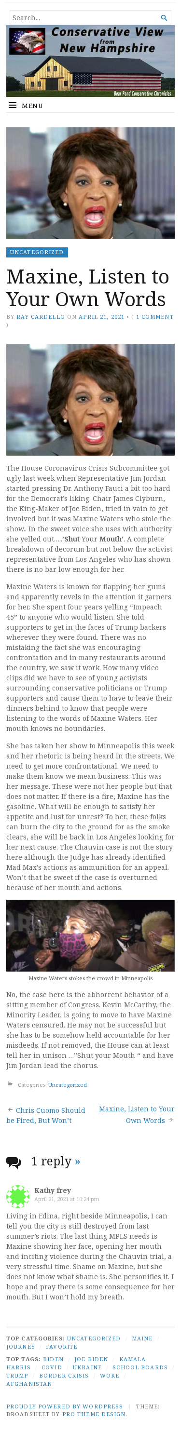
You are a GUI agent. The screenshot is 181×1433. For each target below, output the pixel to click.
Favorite (61, 1346)
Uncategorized (37, 252)
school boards (140, 1367)
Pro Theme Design (94, 1414)
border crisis (64, 1375)
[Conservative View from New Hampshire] (90, 61)
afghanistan (29, 1383)
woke (109, 1375)
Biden (53, 1359)
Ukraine (87, 1367)
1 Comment (155, 316)
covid (52, 1367)
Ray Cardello (40, 316)
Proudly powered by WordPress (64, 1406)
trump (17, 1375)
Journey (20, 1346)
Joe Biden (91, 1359)
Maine (142, 1338)
